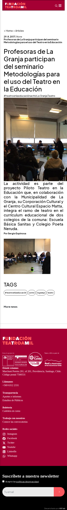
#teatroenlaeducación (17, 95)
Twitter (10, 442)
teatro (51, 292)
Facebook (12, 438)
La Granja (42, 95)
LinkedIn (11, 451)
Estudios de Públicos (12, 400)
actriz (33, 95)
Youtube (11, 447)
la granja (41, 292)
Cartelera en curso (11, 411)
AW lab (62, 508)
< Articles (18, 30)
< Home (8, 30)
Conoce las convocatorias (15, 421)
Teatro (51, 95)
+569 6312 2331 (10, 385)
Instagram (12, 434)
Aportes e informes (11, 396)
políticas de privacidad (27, 481)
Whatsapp (12, 455)
